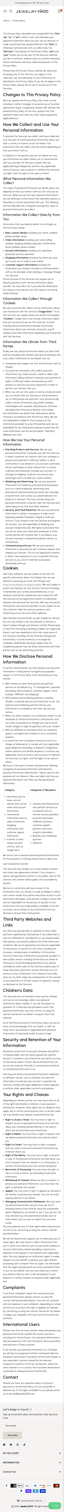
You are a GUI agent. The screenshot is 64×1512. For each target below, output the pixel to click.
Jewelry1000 (26, 1506)
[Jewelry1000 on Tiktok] (25, 1445)
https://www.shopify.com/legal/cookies (22, 584)
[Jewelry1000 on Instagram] (18, 1445)
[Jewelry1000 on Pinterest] (12, 1445)
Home (6, 20)
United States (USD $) (31, 1501)
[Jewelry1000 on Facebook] (5, 1445)
